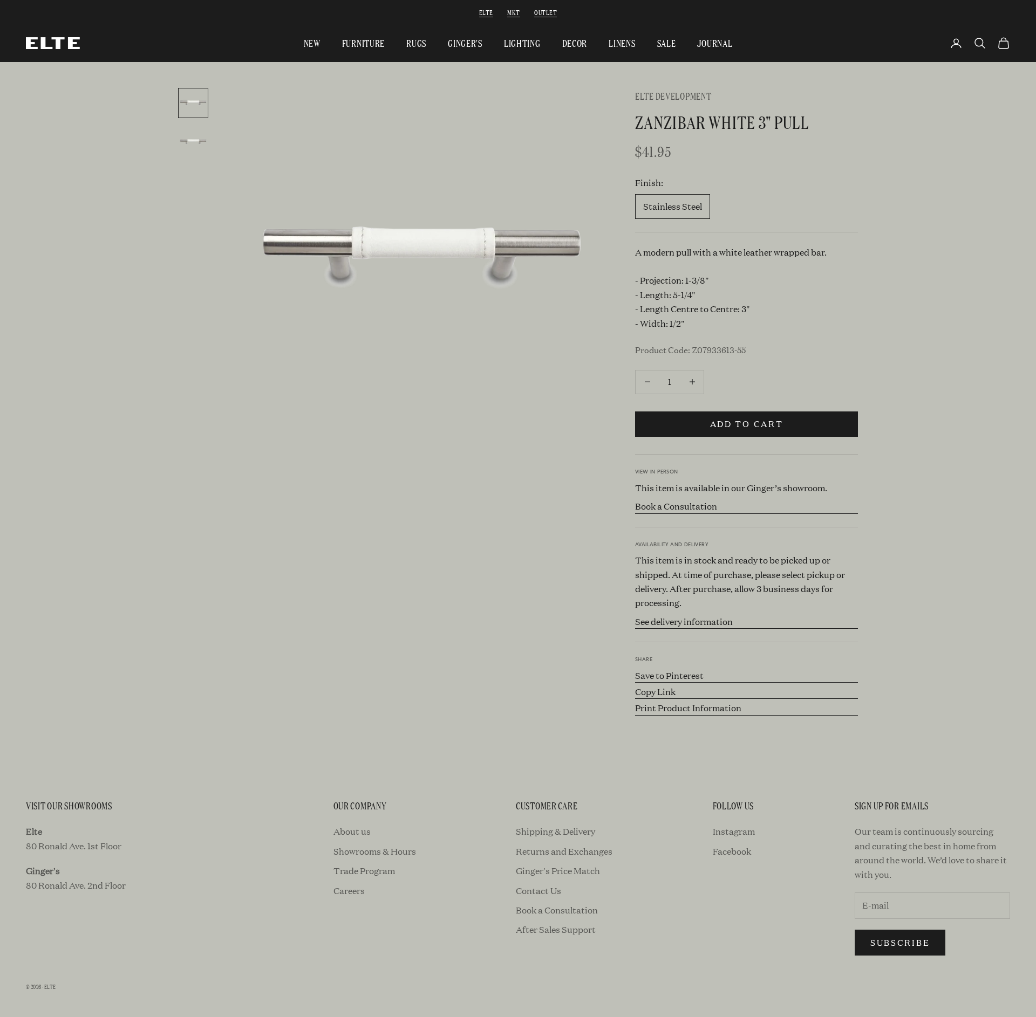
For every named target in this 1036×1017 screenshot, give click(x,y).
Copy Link (655, 691)
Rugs (416, 43)
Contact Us (538, 890)
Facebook (732, 851)
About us (352, 831)
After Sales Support (556, 929)
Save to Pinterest (669, 675)
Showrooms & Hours (374, 851)
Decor (575, 43)
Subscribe (900, 942)
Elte (486, 12)
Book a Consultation (676, 506)
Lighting (522, 43)
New (312, 43)
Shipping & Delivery (555, 831)
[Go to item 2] (193, 142)
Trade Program (364, 870)
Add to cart (746, 423)
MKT (513, 12)
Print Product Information (688, 708)
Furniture (363, 43)
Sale (666, 43)
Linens (622, 43)
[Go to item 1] (193, 103)
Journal (714, 43)
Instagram (734, 831)
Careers (349, 890)
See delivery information (684, 621)
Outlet (545, 12)
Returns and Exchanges (564, 851)
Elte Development (673, 95)
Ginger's (465, 43)
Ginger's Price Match (558, 870)
